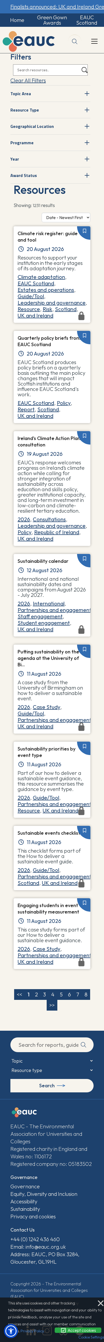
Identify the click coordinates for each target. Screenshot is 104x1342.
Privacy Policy (32, 1331)
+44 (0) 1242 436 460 (35, 1239)
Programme (22, 142)
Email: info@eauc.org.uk (38, 1246)
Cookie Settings (91, 1337)
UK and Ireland (35, 415)
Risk (47, 309)
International (49, 603)
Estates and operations (46, 289)
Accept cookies (81, 1330)
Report (26, 409)
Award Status (23, 175)
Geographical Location (32, 126)
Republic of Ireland (56, 532)
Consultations (49, 519)
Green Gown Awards (52, 20)
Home (17, 20)
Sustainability (25, 1209)
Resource (29, 309)
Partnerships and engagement (54, 610)
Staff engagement (40, 616)
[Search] (84, 70)
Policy (64, 403)
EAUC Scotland (86, 20)
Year (14, 159)
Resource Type (24, 110)
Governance (25, 1186)
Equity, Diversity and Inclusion (43, 1194)
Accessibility (23, 1201)
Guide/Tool (31, 296)
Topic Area (20, 93)
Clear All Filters (28, 80)
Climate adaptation (41, 276)
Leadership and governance (52, 302)
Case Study (46, 707)
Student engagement (44, 622)
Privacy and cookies (33, 1216)
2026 (24, 519)
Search (47, 1085)
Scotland (66, 309)
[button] (11, 1331)
